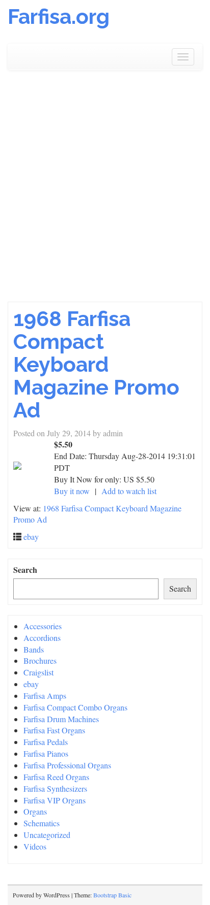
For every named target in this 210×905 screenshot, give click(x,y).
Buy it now (72, 491)
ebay (31, 536)
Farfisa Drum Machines (61, 719)
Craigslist (38, 672)
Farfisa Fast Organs (54, 730)
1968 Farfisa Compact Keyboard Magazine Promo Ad (96, 364)
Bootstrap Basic (112, 895)
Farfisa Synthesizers (55, 788)
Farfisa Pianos (45, 753)
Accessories (42, 626)
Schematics (41, 823)
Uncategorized (46, 834)
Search (25, 569)
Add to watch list (128, 491)
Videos (34, 846)
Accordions (42, 637)
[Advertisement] (105, 185)
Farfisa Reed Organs (56, 776)
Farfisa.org (59, 16)
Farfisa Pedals (45, 741)
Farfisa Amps (44, 695)
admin (113, 433)
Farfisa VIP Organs (54, 800)
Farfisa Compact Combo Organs (75, 707)
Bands (33, 649)
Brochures (40, 660)
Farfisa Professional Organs (67, 765)
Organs (35, 811)
